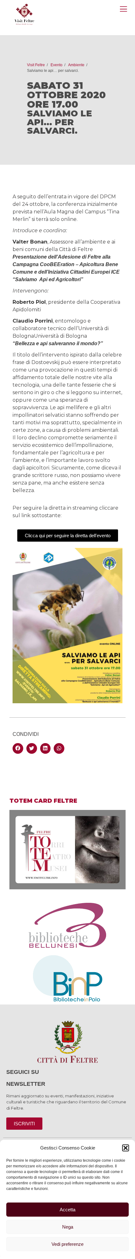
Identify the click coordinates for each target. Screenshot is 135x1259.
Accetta (67, 1209)
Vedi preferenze (67, 1244)
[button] (125, 1148)
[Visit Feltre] (24, 55)
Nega (67, 1227)
